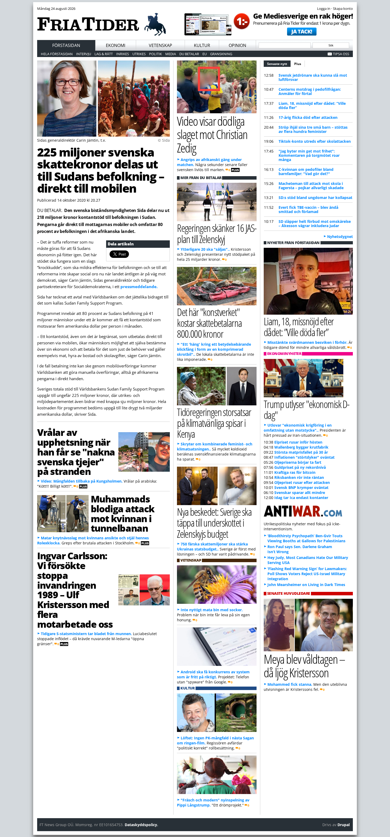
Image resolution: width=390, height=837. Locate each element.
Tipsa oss (341, 53)
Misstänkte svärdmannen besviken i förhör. (307, 342)
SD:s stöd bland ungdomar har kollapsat (315, 197)
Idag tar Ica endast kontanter (301, 497)
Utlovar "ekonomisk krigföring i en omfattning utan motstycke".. (298, 428)
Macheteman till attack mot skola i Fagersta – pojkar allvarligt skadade (311, 185)
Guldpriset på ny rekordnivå (300, 467)
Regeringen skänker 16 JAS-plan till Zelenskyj (217, 233)
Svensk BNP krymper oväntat (301, 487)
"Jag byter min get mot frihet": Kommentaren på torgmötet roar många (309, 155)
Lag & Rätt (103, 53)
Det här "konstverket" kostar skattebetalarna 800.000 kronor (209, 323)
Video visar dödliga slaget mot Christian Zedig (212, 134)
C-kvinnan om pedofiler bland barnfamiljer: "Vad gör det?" (306, 171)
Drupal (343, 824)
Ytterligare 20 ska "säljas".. (205, 249)
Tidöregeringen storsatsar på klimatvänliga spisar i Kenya (214, 423)
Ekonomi (115, 45)
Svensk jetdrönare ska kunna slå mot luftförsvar (313, 77)
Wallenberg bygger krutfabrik (301, 447)
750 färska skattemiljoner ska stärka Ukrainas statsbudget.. (212, 546)
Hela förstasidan (57, 53)
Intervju (83, 53)
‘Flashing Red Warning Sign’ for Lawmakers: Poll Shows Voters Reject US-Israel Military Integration (307, 573)
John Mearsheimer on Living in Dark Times (306, 584)
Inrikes (122, 53)
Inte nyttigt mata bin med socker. (212, 609)
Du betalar (189, 53)
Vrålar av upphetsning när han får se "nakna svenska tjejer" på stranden (76, 452)
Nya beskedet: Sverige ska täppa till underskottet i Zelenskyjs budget (214, 522)
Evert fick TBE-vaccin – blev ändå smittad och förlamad (308, 209)
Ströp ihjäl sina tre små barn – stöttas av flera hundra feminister (313, 129)
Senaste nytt (279, 64)
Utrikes (139, 53)
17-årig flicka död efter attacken (308, 117)
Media (170, 53)
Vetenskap (160, 45)
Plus (297, 64)
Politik (155, 53)
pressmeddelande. (139, 286)
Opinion (237, 45)
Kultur (202, 45)
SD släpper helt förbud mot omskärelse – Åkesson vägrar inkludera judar (315, 223)
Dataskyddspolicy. (141, 824)
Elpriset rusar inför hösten (298, 442)
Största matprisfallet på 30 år (301, 452)
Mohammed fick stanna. (289, 684)
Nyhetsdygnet (340, 236)
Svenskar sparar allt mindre (299, 492)
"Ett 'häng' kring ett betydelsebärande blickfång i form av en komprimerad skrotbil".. (214, 349)
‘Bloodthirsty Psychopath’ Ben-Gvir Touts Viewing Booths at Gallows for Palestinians (306, 538)
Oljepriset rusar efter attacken (302, 482)
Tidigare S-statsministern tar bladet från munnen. (86, 633)
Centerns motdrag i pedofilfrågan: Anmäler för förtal (310, 91)
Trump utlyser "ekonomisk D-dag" (306, 409)
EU (204, 53)
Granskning (221, 53)
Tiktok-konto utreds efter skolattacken (315, 141)
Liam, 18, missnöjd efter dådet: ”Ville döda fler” (312, 105)
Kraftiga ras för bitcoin (294, 472)
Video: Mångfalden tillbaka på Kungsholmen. (82, 481)
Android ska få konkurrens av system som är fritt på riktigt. (213, 674)
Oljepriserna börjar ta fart (297, 462)
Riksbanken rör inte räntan (299, 477)
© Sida (164, 140)
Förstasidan (66, 45)
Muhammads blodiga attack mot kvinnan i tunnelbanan (122, 513)
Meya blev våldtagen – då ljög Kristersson (304, 665)
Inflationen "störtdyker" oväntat (304, 457)
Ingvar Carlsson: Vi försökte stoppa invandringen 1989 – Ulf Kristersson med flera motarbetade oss (74, 589)
